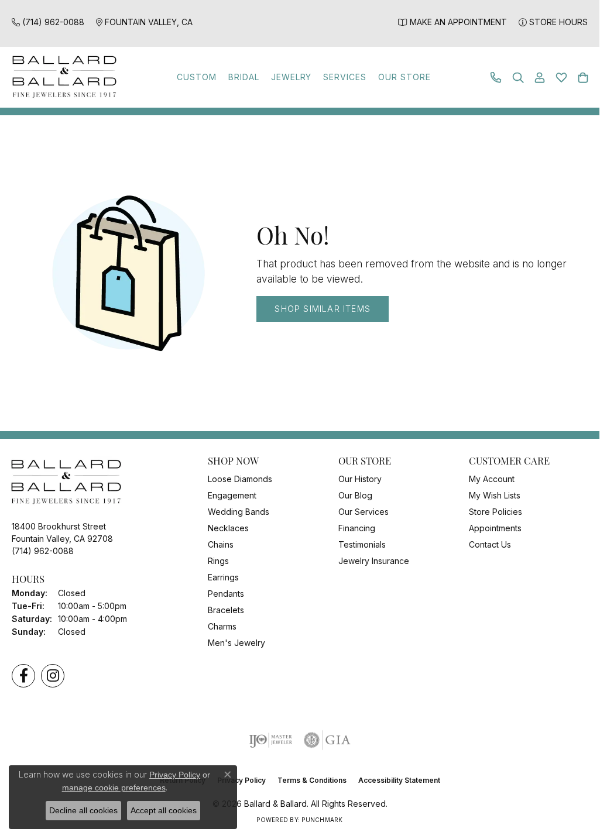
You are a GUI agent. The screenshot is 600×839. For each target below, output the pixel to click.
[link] (48, 22)
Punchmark (321, 819)
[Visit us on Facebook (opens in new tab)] (23, 675)
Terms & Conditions (312, 780)
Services (344, 77)
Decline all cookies (83, 810)
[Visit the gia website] (327, 740)
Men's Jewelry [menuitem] (236, 643)
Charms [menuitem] (222, 626)
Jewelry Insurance (373, 561)
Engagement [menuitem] (232, 495)
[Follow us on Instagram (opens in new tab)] (52, 675)
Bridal (243, 77)
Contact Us (490, 544)
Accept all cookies (164, 810)
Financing (356, 528)
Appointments (495, 528)
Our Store (404, 77)
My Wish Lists (494, 495)
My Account (492, 479)
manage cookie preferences (114, 787)
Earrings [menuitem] (223, 577)
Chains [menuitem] (221, 544)
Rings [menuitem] (218, 561)
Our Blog (355, 495)
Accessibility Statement (399, 780)
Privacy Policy (174, 774)
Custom (197, 77)
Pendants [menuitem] (226, 594)
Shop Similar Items (323, 309)
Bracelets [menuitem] (226, 610)
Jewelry (291, 77)
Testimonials (362, 544)
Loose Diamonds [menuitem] (240, 479)
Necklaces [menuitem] (228, 528)
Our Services (363, 512)
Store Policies (495, 512)
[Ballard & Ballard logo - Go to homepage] (61, 77)
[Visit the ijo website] (271, 740)
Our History (360, 479)
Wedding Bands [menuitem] (238, 512)
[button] (518, 77)
